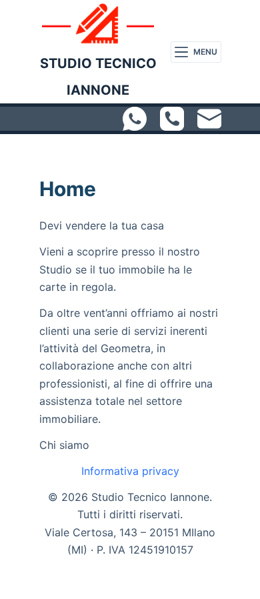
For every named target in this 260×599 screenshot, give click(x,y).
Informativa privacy (130, 471)
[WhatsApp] (135, 119)
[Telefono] (172, 119)
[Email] (209, 119)
